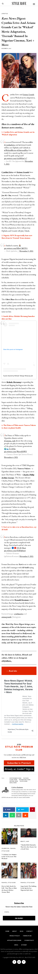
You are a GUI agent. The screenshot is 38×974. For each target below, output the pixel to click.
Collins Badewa (17, 787)
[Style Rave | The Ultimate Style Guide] (19, 3)
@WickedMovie (10, 150)
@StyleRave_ (7, 661)
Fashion (12, 848)
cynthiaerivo (18, 614)
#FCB (19, 548)
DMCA (16, 945)
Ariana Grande (28, 94)
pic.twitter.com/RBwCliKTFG (16, 248)
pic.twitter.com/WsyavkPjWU (15, 451)
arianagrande (6, 617)
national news (14, 781)
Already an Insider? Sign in (19, 769)
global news (13, 779)
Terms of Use (27, 935)
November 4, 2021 (11, 457)
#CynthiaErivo (9, 145)
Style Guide (5, 851)
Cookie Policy (29, 940)
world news (13, 782)
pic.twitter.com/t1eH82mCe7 (15, 158)
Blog (21, 931)
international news (24, 779)
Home (7, 931)
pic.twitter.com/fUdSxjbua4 (15, 550)
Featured (26, 778)
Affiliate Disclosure (14, 940)
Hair (27, 841)
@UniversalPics (22, 150)
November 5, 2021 (26, 251)
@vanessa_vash (9, 441)
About (14, 931)
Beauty (23, 841)
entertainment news (15, 778)
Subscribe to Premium (19, 763)
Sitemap (24, 945)
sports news (23, 781)
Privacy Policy (15, 935)
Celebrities (5, 848)
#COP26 (12, 449)
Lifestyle (5, 13)
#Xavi (24, 548)
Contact (29, 931)
